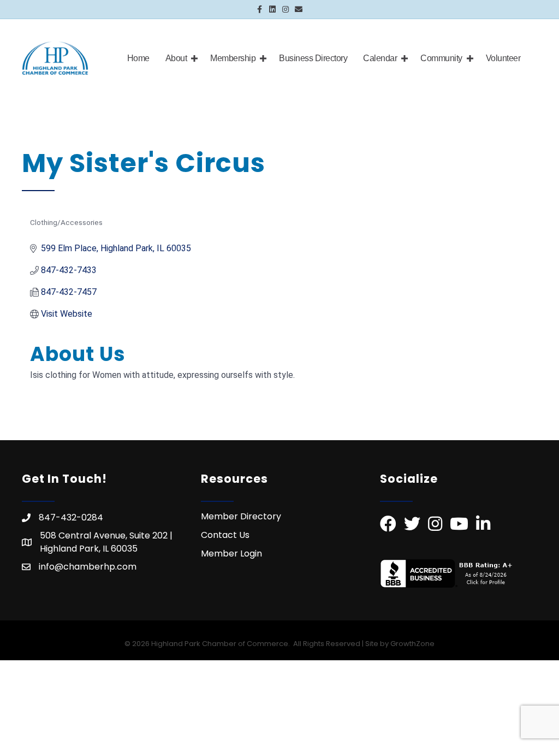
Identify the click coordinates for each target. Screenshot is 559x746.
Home (138, 58)
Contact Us (225, 535)
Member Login (231, 553)
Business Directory (313, 58)
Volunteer (503, 58)
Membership (232, 58)
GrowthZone (412, 643)
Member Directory (241, 516)
